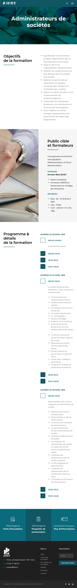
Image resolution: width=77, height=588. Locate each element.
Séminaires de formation (46, 563)
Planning (44, 570)
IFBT (42, 554)
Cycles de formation (44, 558)
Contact (44, 573)
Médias (43, 567)
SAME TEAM (39, 584)
